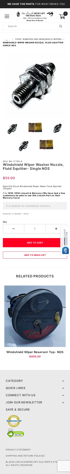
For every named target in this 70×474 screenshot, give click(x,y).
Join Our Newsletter (24, 402)
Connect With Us (21, 395)
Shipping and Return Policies (25, 455)
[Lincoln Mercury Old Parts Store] (35, 16)
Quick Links (15, 388)
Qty (5, 221)
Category (14, 381)
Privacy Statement (18, 449)
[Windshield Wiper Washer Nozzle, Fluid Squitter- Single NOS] (35, 87)
